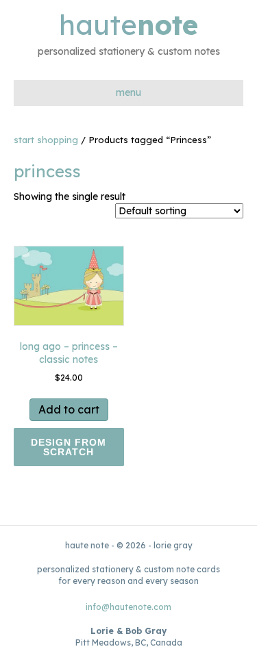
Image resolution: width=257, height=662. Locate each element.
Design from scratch (68, 447)
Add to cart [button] (68, 409)
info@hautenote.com (128, 607)
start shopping (46, 139)
